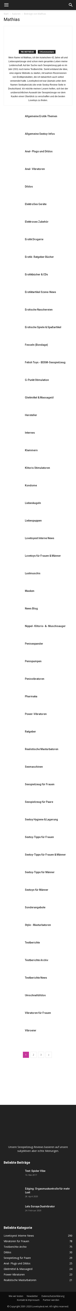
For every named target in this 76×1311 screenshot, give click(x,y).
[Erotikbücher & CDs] (13, 279)
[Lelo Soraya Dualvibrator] (13, 1211)
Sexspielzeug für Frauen (39, 784)
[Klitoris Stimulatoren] (13, 472)
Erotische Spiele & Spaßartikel (43, 327)
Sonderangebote (35, 907)
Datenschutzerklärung (53, 1296)
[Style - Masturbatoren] (13, 929)
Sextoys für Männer (36, 889)
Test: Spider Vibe (35, 1170)
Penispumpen (33, 661)
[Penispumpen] (13, 665)
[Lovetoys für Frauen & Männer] (13, 560)
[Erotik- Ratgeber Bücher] (13, 261)
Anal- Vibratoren (35, 168)
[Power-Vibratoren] (13, 718)
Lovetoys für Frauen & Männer (43, 555)
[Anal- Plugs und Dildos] (13, 156)
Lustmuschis (32, 573)
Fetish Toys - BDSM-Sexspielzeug (45, 362)
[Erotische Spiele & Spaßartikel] (13, 331)
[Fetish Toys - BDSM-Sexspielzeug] (13, 367)
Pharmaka (31, 696)
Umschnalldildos (35, 995)
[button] (71, 5)
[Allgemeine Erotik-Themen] (13, 120)
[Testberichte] (13, 947)
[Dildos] (13, 191)
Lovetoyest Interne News (39, 538)
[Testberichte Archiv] (13, 964)
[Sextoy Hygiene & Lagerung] (13, 824)
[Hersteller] (13, 419)
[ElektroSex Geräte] (13, 208)
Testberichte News (36, 977)
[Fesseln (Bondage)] (13, 349)
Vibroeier (30, 1030)
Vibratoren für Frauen (38, 1012)
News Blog (31, 608)
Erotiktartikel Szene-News (40, 292)
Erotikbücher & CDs (36, 274)
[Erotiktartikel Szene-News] (13, 296)
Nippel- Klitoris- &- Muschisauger (45, 626)
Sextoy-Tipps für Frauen (39, 837)
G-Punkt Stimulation (37, 379)
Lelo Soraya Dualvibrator (40, 1206)
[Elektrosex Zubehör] (13, 226)
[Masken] (13, 595)
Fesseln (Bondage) (36, 344)
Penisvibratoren (34, 678)
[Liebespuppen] (13, 525)
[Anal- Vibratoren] (13, 173)
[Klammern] (13, 454)
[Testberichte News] (13, 982)
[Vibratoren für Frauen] (13, 1017)
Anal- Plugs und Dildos (39, 151)
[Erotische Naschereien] (13, 314)
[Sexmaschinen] (13, 771)
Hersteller (31, 415)
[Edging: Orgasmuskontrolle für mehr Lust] (13, 1193)
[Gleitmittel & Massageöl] (13, 402)
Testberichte (32, 942)
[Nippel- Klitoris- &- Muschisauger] (13, 630)
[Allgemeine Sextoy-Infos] (13, 138)
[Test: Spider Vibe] (13, 1175)
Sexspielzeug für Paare (39, 801)
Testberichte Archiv (36, 960)
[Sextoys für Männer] (13, 894)
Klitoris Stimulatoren (37, 467)
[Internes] (13, 437)
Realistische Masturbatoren (41, 749)
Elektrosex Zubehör (37, 221)
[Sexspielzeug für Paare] (13, 806)
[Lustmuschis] (13, 577)
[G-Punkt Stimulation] (13, 384)
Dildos (29, 186)
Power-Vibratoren (36, 713)
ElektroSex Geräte (35, 204)
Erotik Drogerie (34, 239)
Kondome (31, 485)
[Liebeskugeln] (13, 507)
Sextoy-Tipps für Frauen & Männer (45, 854)
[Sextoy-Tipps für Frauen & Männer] (13, 859)
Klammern (31, 450)
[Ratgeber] (13, 736)
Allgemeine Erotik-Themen (41, 116)
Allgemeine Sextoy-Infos (40, 133)
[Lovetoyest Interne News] (13, 542)
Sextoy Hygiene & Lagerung (41, 819)
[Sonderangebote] (13, 912)
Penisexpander (34, 643)
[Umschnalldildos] (13, 999)
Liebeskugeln (33, 503)
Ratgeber (30, 731)
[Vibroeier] (13, 1035)
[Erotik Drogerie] (13, 243)
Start (6, 13)
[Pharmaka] (13, 701)
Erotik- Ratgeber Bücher (39, 256)
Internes (30, 432)
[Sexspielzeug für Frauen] (13, 788)
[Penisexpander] (13, 648)
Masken (29, 590)
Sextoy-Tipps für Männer (40, 872)
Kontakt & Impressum (28, 1300)
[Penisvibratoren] (13, 683)
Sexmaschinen (34, 766)
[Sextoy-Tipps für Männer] (13, 876)
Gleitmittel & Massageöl (39, 397)
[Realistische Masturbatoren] (13, 753)
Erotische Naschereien (39, 309)
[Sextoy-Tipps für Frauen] (13, 841)
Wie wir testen (16, 1296)
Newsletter (32, 1296)
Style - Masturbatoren (38, 924)
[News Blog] (13, 613)
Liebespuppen (33, 520)
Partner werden (51, 1300)
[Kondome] (13, 490)
